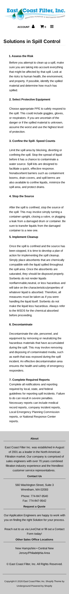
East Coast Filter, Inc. (34, 581)
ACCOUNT (23, 27)
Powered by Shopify (41, 586)
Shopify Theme (53, 581)
